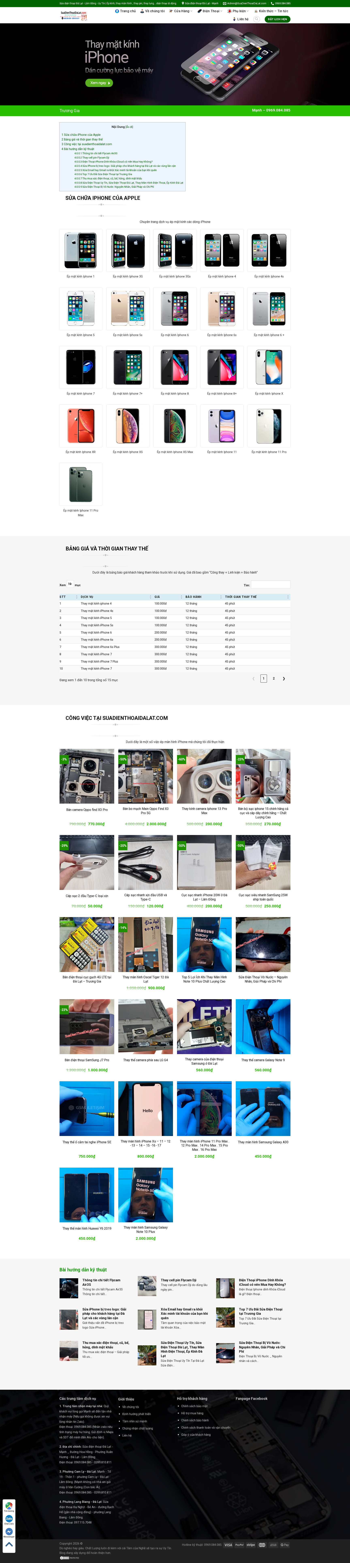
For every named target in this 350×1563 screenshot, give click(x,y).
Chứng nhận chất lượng (137, 1428)
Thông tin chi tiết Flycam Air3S (95, 153)
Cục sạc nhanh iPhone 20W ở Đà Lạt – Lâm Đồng (204, 897)
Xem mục (70, 585)
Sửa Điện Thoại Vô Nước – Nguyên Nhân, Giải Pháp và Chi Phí (263, 979)
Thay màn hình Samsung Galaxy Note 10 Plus (146, 1230)
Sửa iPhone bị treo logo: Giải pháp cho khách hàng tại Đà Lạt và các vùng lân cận (125, 165)
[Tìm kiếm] (256, 19)
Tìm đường (9, 1511)
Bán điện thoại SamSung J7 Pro (87, 1060)
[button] (77, 597)
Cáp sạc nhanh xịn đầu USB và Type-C (145, 897)
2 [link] (274, 678)
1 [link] (264, 678)
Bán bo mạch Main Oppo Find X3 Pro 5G (146, 811)
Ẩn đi (129, 126)
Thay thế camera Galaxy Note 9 (263, 1060)
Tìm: (247, 585)
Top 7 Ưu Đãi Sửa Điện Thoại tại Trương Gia (103, 174)
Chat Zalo (9, 1524)
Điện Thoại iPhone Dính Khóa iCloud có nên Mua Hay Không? (113, 161)
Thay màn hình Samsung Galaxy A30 (263, 1142)
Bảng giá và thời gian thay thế (82, 139)
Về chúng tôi (155, 11)
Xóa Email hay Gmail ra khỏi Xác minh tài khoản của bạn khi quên (115, 170)
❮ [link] (253, 678)
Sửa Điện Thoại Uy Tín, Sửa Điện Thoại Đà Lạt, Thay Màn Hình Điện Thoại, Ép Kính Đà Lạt (128, 182)
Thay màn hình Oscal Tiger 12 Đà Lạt (146, 979)
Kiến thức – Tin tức (273, 11)
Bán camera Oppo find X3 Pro (87, 810)
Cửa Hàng (182, 11)
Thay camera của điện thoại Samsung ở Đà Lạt (204, 1061)
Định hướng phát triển (136, 1414)
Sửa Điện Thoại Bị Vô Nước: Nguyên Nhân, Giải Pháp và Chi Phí (114, 186)
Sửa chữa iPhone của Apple (81, 135)
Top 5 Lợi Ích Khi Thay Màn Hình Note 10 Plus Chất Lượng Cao (204, 979)
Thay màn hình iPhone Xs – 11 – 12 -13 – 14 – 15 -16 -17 (146, 1143)
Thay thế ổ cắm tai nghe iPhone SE (87, 1142)
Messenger (9, 1537)
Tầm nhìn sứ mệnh (134, 1421)
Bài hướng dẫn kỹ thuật (78, 149)
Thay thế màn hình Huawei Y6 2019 (87, 1228)
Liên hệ (243, 19)
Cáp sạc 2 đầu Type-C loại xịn (87, 896)
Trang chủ (128, 11)
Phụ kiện (239, 11)
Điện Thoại (211, 11)
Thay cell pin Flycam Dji (91, 157)
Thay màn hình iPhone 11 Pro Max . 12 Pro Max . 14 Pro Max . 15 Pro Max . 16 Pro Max (204, 1145)
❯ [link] (284, 678)
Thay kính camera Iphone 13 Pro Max (204, 811)
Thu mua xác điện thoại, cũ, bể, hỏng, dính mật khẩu (108, 178)
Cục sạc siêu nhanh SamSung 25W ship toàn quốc (263, 897)
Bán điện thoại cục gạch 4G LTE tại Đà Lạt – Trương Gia (87, 979)
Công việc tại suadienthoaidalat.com (87, 144)
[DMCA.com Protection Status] (70, 1557)
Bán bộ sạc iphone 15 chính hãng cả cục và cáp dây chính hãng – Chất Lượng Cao (263, 813)
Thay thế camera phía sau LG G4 (145, 1060)
